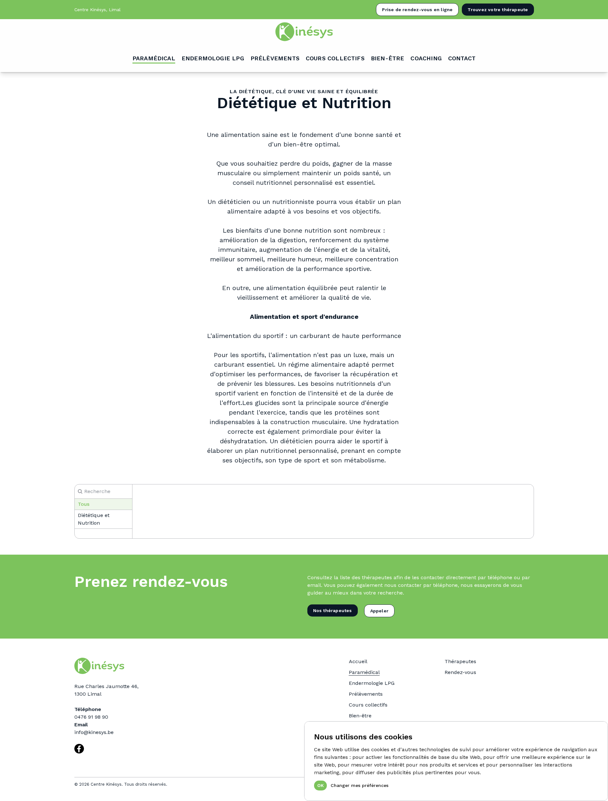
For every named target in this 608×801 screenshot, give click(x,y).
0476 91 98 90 (91, 717)
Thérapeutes (460, 661)
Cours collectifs (368, 705)
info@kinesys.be (94, 732)
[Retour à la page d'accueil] (304, 31)
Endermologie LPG (371, 683)
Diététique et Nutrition (93, 519)
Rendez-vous (460, 672)
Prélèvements (366, 694)
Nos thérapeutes (332, 610)
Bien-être (360, 716)
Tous (83, 504)
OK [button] (320, 785)
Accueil (358, 661)
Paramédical (364, 672)
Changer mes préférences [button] (359, 785)
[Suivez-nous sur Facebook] (79, 748)
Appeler (379, 610)
